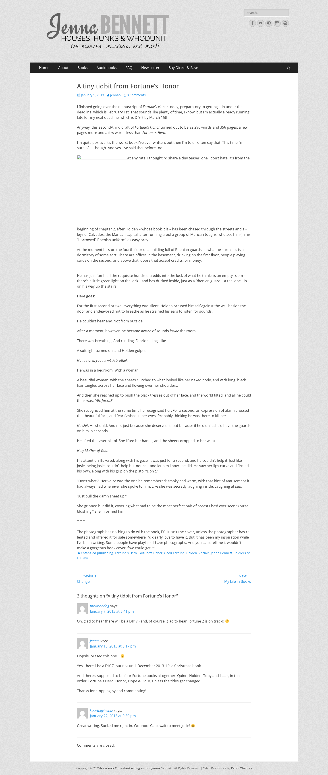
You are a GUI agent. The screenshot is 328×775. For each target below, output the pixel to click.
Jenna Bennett (221, 553)
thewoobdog (99, 606)
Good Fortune (174, 553)
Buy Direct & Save (183, 67)
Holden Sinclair (197, 553)
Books (82, 67)
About (63, 67)
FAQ (129, 67)
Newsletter (150, 67)
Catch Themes (241, 768)
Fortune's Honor (150, 553)
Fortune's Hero (126, 553)
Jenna (94, 640)
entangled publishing (97, 553)
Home (44, 67)
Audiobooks (107, 67)
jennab (115, 95)
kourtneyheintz (101, 710)
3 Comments (136, 95)
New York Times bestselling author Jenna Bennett (136, 768)
